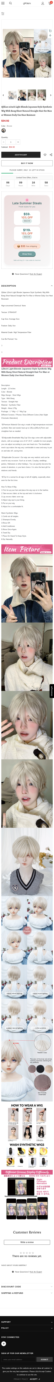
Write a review (27, 1242)
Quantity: (4, 137)
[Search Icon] (10, 3)
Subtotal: (4, 147)
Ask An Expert (36, 274)
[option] (27, 53)
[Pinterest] (3, 1343)
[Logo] (27, 3)
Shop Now (27, 254)
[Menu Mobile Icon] (2, 3)
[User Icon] (42, 3)
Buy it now (27, 163)
